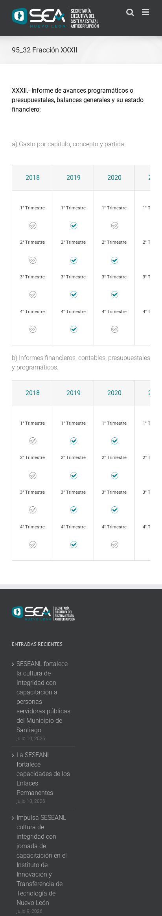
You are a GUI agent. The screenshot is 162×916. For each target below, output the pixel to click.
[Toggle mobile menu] (146, 12)
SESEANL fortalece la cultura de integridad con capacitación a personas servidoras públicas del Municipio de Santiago (43, 697)
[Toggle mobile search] (130, 12)
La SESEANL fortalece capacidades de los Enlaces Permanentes (43, 774)
